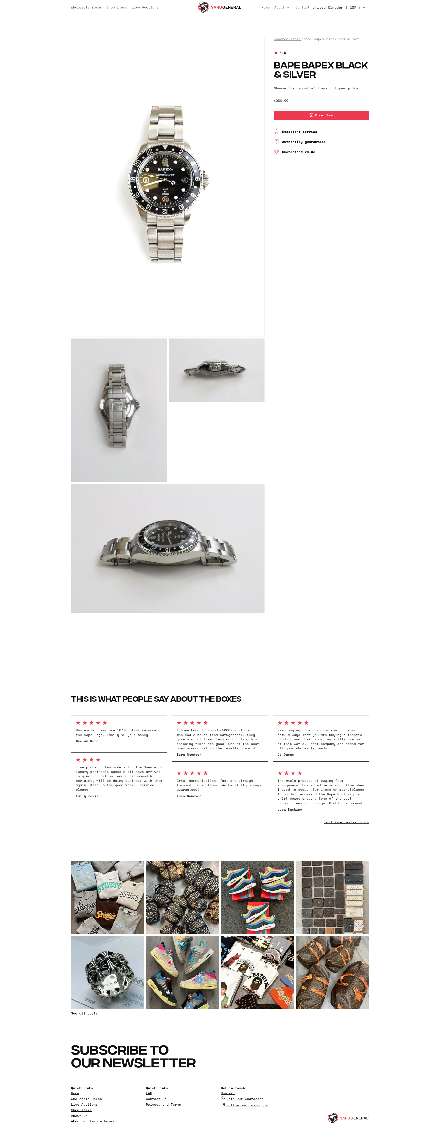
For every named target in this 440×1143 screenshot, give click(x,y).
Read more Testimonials (346, 822)
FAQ (149, 1093)
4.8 (283, 52)
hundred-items (287, 39)
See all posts (84, 1013)
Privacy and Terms (163, 1104)
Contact (228, 1093)
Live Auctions (84, 1104)
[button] (282, 7)
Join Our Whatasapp (245, 1098)
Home (75, 1093)
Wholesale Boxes (86, 1098)
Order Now (324, 114)
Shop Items (81, 1110)
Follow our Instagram (247, 1105)
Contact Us (156, 1098)
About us (79, 1115)
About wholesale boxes (92, 1121)
